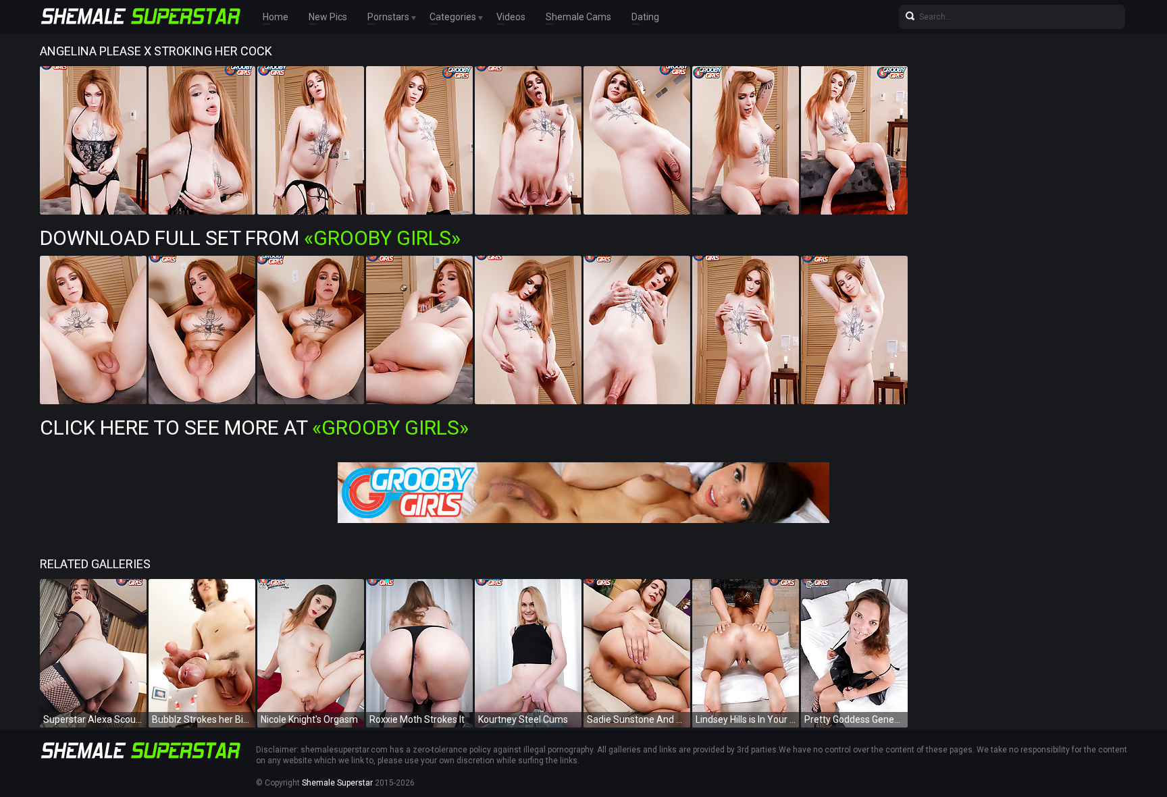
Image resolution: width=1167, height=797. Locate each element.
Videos (510, 16)
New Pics (328, 16)
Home (275, 16)
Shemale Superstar (337, 783)
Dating (645, 16)
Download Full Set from (250, 238)
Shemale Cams (578, 16)
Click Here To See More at (254, 427)
